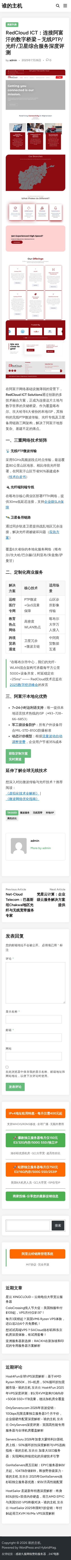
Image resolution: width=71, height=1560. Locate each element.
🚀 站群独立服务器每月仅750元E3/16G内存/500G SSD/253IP (35, 1169)
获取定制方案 (18, 753)
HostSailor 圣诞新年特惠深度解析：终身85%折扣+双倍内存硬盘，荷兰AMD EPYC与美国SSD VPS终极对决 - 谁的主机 (35, 1496)
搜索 (58, 1225)
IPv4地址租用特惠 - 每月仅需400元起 (35, 1113)
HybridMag (48, 1547)
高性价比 (12, 818)
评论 (10, 958)
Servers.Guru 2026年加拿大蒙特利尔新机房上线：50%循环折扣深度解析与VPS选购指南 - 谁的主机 (35, 1445)
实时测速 (15, 759)
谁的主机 (12, 6)
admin (13, 60)
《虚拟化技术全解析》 (22, 793)
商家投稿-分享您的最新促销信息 (35, 1196)
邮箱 (10, 1030)
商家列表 (12, 24)
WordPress (26, 1547)
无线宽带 (37, 812)
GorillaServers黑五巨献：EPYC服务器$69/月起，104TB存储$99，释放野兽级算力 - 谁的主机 (35, 1470)
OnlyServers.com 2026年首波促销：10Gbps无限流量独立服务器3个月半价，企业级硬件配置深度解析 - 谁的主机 (34, 1413)
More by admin (41, 848)
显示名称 (13, 1011)
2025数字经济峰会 (24, 685)
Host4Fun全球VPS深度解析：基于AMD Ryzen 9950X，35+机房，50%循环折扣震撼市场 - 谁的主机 (35, 1382)
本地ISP (50, 812)
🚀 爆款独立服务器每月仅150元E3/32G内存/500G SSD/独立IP (35, 1140)
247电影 (54, 1554)
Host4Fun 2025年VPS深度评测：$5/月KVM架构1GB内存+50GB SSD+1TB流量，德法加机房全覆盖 (35, 1393)
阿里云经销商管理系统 (37, 1254)
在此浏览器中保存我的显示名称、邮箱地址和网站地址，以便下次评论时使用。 (35, 1074)
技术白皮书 (17, 477)
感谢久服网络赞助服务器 (31, 1554)
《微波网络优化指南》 (22, 799)
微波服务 (25, 812)
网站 (9, 1048)
